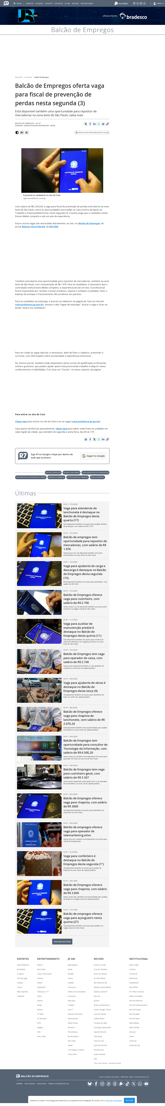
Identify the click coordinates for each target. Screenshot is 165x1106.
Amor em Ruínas (100, 974)
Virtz (39, 1032)
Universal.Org (134, 1045)
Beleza (40, 965)
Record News (87, 3)
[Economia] (82, 16)
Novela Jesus (99, 1050)
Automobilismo (23, 965)
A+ (21, 132)
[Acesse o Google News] (103, 124)
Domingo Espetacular (102, 1027)
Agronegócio (73, 965)
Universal (132, 1041)
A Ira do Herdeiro (100, 969)
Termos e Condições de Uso (58, 1084)
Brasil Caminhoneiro (102, 1005)
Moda (39, 1005)
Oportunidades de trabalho (77, 477)
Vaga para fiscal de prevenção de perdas (31, 477)
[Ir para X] (137, 3)
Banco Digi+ (134, 965)
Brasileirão (21, 969)
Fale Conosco (30, 1084)
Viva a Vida (41, 1036)
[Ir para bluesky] (89, 1083)
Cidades (71, 983)
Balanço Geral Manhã (71, 472)
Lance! (19, 987)
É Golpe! (71, 1005)
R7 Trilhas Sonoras (136, 992)
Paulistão (20, 996)
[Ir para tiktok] (127, 1083)
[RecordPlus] (121, 3)
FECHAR (129, 1100)
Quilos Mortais (99, 1054)
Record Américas (136, 1000)
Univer (131, 1036)
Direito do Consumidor (77, 992)
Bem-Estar (41, 969)
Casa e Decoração (44, 974)
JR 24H (67, 3)
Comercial (133, 974)
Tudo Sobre (72, 1054)
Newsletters (134, 983)
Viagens (40, 1027)
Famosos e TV (43, 992)
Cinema (40, 978)
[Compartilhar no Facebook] (90, 124)
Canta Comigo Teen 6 (102, 1009)
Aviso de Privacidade (114, 1100)
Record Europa (135, 1009)
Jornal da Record (100, 1045)
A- (26, 132)
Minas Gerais (73, 1023)
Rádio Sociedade (135, 996)
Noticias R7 (19, 77)
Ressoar (132, 1032)
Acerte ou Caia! (100, 965)
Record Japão (134, 1014)
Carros (70, 978)
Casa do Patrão (100, 1014)
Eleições (39, 3)
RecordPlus (133, 987)
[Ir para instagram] (141, 3)
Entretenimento (48, 958)
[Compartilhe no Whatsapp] (98, 124)
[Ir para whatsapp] (140, 1083)
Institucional (138, 958)
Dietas (39, 983)
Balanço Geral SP (100, 992)
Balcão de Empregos (42, 77)
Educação (71, 1000)
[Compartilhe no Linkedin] (94, 124)
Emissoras (133, 978)
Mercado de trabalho (56, 477)
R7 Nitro (40, 1014)
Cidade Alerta (99, 1018)
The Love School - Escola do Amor (107, 1063)
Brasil (70, 969)
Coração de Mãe (100, 1023)
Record (75, 3)
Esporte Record (100, 1032)
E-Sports (20, 974)
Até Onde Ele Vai (100, 983)
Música (40, 1009)
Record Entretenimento (138, 1005)
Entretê (49, 3)
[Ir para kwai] (108, 1083)
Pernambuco (73, 1032)
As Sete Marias (100, 978)
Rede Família (134, 1027)
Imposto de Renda (75, 1014)
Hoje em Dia (99, 1041)
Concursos (72, 987)
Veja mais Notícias (62, 942)
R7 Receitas (41, 1018)
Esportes (58, 3)
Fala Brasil (98, 1036)
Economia (28, 77)
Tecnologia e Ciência (76, 1050)
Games (40, 1000)
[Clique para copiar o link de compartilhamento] (107, 124)
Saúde (70, 1045)
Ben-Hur (97, 996)
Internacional (73, 1018)
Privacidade (41, 1084)
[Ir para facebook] (134, 3)
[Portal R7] (6, 3)
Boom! (96, 1000)
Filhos (39, 996)
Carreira (132, 969)
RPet (39, 1023)
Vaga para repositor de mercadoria (95, 472)
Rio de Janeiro (73, 1036)
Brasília (29, 3)
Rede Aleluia (134, 1023)
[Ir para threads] (115, 1083)
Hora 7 (70, 1009)
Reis (95, 1059)
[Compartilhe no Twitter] (85, 124)
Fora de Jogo (22, 978)
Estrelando (41, 987)
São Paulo (72, 1041)
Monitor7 (71, 1027)
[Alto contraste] (17, 132)
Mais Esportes (22, 992)
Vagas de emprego (97, 477)
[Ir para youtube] (146, 1083)
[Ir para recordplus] (121, 1083)
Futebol (20, 983)
